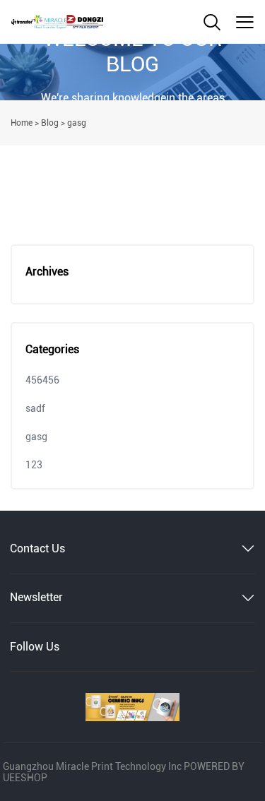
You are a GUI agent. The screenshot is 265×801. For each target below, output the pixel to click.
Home (22, 123)
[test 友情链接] (132, 707)
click (132, 72)
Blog (50, 123)
